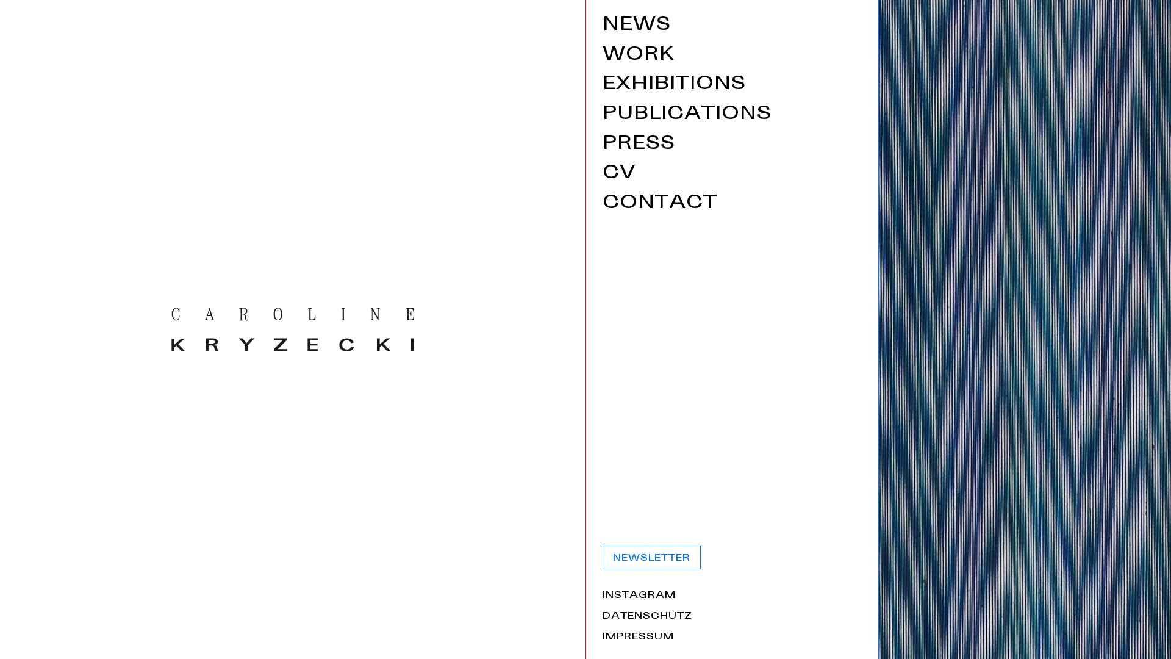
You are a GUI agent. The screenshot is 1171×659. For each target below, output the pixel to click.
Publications (687, 115)
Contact (660, 204)
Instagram (639, 596)
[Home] (293, 329)
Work (639, 55)
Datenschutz (647, 617)
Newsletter (651, 559)
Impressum (638, 638)
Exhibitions (674, 85)
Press (639, 144)
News (637, 25)
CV (619, 174)
